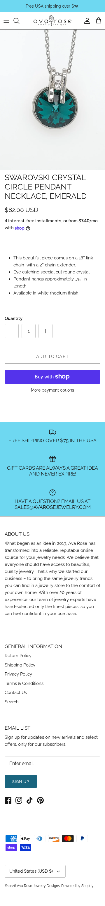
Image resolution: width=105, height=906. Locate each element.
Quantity (13, 318)
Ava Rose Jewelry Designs (38, 886)
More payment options (52, 390)
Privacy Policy (18, 674)
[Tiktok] (29, 800)
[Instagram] (18, 800)
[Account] (85, 20)
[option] (52, 100)
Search (12, 702)
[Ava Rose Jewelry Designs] (52, 20)
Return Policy (18, 655)
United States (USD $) (31, 871)
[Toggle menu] (6, 20)
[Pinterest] (40, 800)
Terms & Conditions (24, 683)
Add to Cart (52, 356)
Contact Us (16, 692)
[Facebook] (8, 800)
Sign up (20, 781)
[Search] (19, 20)
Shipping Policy (20, 665)
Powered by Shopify (77, 886)
